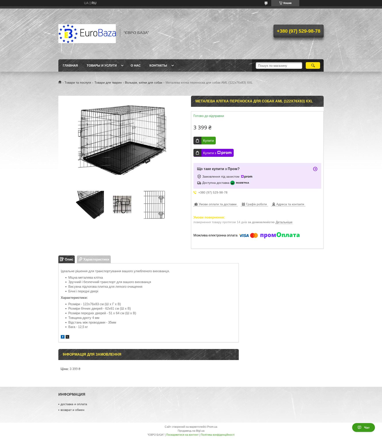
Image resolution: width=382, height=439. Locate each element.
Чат (367, 427)
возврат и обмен (72, 410)
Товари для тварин (108, 82)
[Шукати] (313, 65)
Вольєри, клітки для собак (143, 82)
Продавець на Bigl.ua (191, 430)
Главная (70, 65)
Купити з (209, 153)
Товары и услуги (102, 65)
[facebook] (63, 337)
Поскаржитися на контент (182, 434)
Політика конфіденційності (218, 434)
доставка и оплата (74, 404)
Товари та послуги (78, 82)
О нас (136, 65)
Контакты (158, 65)
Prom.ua (212, 426)
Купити (208, 140)
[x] (67, 337)
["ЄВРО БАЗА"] (87, 33)
